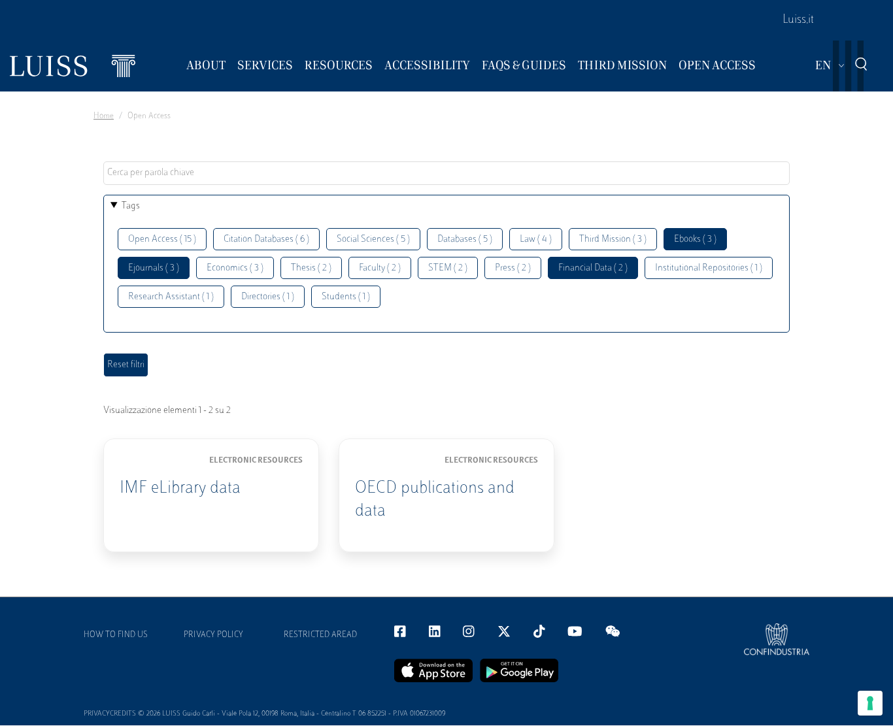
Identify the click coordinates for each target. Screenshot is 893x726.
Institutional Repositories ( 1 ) (708, 268)
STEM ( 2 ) (447, 268)
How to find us (116, 635)
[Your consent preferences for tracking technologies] (870, 703)
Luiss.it (798, 20)
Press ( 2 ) (513, 268)
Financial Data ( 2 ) (593, 268)
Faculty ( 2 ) (380, 268)
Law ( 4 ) (536, 239)
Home (103, 116)
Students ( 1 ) (346, 297)
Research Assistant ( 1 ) (171, 297)
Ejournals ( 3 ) (153, 268)
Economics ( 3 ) (235, 268)
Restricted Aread (320, 635)
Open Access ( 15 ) (162, 239)
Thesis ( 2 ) (311, 268)
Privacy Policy (213, 635)
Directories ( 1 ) (267, 297)
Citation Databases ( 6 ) (266, 239)
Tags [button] (131, 206)
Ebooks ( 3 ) (695, 239)
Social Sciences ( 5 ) (373, 239)
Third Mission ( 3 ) (613, 239)
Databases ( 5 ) (464, 239)
